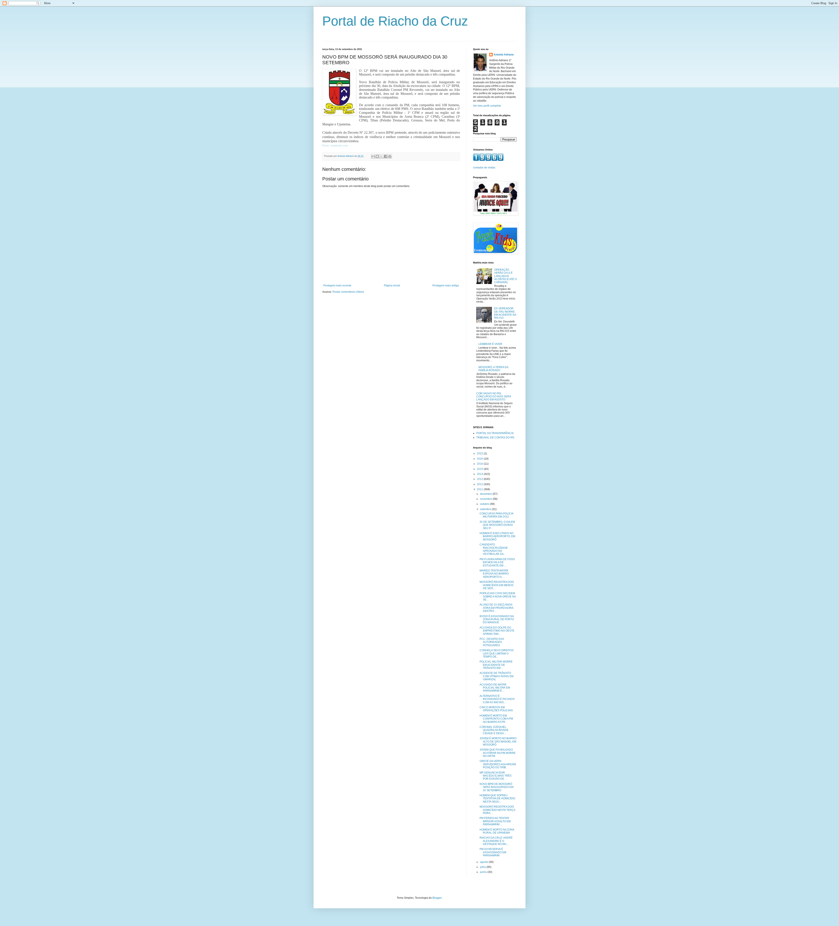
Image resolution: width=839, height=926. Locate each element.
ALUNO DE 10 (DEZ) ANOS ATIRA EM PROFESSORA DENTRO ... (496, 608)
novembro (486, 498)
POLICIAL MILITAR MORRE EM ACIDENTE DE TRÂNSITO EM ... (496, 665)
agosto (484, 862)
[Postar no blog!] (377, 156)
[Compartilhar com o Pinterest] (390, 156)
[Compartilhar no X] (381, 156)
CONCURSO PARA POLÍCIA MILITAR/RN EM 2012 (496, 515)
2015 (480, 469)
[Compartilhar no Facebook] (385, 156)
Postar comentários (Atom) (348, 291)
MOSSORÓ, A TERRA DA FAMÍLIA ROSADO (493, 369)
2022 (480, 453)
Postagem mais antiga (445, 285)
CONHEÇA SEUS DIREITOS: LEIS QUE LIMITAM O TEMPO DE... (497, 653)
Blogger (437, 897)
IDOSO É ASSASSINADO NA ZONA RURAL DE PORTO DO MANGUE (497, 619)
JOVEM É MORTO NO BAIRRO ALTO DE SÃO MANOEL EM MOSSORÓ (498, 741)
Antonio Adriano (504, 54)
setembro (486, 509)
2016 (480, 463)
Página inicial (392, 285)
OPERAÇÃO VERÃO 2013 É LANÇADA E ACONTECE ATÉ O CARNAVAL (505, 276)
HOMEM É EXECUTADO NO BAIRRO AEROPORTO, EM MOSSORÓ (497, 536)
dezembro (486, 493)
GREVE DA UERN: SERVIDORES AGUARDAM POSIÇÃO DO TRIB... (498, 764)
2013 (480, 479)
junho (483, 872)
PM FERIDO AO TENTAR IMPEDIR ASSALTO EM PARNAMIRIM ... (495, 821)
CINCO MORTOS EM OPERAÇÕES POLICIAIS (496, 709)
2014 (480, 474)
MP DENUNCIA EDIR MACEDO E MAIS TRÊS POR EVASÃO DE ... (495, 776)
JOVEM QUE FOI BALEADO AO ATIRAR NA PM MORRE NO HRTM (498, 753)
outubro (485, 503)
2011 (480, 489)
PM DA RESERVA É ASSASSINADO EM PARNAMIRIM (493, 852)
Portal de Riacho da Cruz (395, 21)
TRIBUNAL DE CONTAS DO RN (495, 437)
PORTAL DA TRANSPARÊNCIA (495, 433)
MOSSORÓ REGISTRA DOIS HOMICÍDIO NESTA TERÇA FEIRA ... (497, 810)
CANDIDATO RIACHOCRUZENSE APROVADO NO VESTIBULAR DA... (494, 549)
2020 (480, 458)
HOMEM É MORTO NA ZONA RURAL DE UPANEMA (497, 831)
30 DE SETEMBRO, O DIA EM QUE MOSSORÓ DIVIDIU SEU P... (497, 525)
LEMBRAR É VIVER (490, 344)
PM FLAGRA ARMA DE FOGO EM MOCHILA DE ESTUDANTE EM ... (497, 562)
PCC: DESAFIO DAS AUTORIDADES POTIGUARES (492, 642)
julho (483, 867)
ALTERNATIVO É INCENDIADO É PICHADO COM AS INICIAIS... (497, 699)
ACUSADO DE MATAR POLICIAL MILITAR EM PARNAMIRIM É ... (495, 687)
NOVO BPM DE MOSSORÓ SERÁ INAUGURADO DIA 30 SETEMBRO (496, 787)
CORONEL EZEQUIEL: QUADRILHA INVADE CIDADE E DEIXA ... (494, 730)
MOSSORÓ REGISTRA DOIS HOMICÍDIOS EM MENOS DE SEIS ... (497, 585)
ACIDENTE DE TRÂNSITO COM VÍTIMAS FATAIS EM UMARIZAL (496, 676)
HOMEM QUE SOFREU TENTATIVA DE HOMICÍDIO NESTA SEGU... (497, 798)
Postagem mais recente (337, 285)
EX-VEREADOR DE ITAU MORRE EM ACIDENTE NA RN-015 (505, 313)
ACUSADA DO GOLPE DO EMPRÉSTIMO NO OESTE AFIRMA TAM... (497, 630)
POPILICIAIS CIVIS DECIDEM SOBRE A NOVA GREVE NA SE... (498, 596)
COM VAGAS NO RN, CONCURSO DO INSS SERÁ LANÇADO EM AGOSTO (493, 396)
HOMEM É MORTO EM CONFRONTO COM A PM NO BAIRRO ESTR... (496, 718)
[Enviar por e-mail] (373, 156)
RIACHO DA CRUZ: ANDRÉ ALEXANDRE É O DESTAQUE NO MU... (496, 841)
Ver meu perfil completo (487, 105)
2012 (480, 484)
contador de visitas (484, 167)
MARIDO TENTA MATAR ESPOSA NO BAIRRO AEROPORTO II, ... (494, 573)
